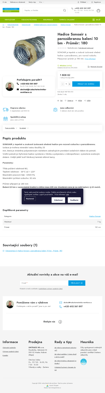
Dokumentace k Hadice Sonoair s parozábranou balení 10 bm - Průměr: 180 (34, 251)
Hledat (64, 10)
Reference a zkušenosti (17, 2)
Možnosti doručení (96, 67)
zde (67, 194)
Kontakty (5, 355)
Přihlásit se (77, 283)
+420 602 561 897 (82, 8)
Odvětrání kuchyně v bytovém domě (65, 368)
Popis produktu (10, 128)
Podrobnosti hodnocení (86, 48)
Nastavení (30, 199)
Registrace (97, 2)
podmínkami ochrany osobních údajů (51, 289)
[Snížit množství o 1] (63, 84)
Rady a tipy (32, 2)
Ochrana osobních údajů (11, 352)
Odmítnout (58, 200)
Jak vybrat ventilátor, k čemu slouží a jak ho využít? (65, 355)
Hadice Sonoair (95, 216)
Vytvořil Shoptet (53, 385)
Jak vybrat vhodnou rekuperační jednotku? (65, 362)
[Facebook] (60, 321)
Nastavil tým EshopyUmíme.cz (52, 388)
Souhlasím (74, 200)
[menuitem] (11, 20)
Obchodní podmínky (9, 348)
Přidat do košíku (86, 84)
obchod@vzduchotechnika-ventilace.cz (78, 302)
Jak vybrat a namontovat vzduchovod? (65, 349)
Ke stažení (23, 128)
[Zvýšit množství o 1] (69, 84)
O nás (5, 2)
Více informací (90, 59)
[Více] (96, 20)
